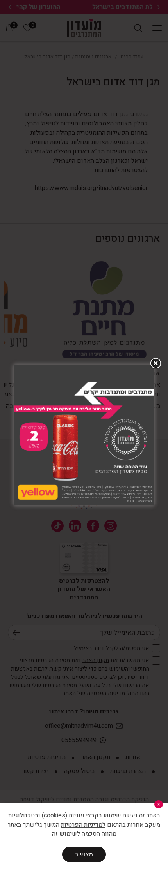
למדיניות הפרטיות (83, 824)
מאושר (84, 854)
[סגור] (158, 804)
